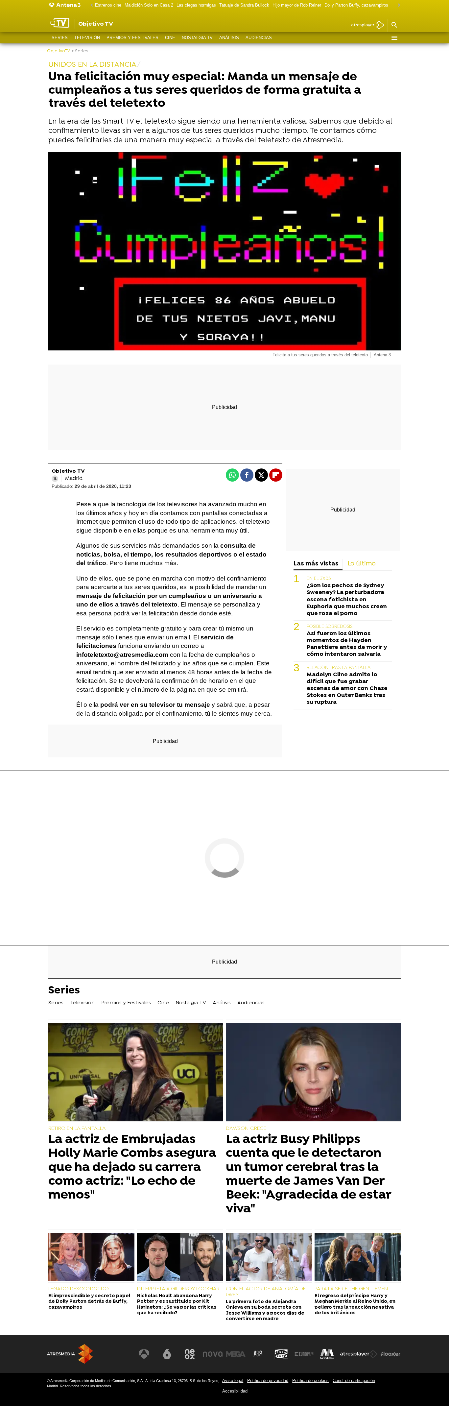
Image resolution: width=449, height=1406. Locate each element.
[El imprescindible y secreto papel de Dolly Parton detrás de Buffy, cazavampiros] (91, 1258)
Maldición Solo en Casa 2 (149, 5)
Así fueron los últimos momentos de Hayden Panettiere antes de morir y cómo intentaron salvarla (347, 644)
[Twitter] (55, 478)
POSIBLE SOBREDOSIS (329, 627)
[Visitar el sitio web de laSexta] (167, 1354)
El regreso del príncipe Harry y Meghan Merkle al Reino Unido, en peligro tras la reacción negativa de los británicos (355, 1304)
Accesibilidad (235, 1391)
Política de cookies (310, 1380)
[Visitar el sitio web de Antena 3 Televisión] (144, 1354)
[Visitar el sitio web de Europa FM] (304, 1354)
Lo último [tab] (362, 564)
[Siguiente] (397, 5)
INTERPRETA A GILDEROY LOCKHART (180, 1289)
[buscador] (394, 25)
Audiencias (259, 37)
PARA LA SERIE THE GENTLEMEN (351, 1289)
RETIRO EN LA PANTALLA (77, 1128)
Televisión (87, 37)
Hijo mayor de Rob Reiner (296, 5)
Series (60, 37)
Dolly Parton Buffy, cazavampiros (356, 5)
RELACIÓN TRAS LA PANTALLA (339, 668)
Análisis (229, 37)
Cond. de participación (354, 1380)
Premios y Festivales (132, 37)
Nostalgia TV (197, 37)
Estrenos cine (108, 5)
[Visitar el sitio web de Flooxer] (390, 1354)
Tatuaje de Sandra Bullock (244, 5)
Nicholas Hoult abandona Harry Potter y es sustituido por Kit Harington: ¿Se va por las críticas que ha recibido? (176, 1304)
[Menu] (394, 38)
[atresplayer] (365, 25)
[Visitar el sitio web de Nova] (213, 1354)
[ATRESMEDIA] (70, 1354)
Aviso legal (232, 1380)
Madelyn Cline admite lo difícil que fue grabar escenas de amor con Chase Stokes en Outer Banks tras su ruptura (347, 689)
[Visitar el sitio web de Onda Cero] (281, 1354)
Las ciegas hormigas (196, 5)
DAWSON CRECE (246, 1128)
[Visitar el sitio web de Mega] (236, 1354)
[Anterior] (90, 5)
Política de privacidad (267, 1380)
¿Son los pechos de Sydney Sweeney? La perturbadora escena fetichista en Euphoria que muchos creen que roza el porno (347, 600)
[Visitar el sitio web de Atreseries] (258, 1354)
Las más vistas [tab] (316, 564)
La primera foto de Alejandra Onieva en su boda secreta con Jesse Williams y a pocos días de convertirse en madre (265, 1310)
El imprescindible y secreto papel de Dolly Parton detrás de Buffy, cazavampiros (89, 1301)
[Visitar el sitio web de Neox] (190, 1354)
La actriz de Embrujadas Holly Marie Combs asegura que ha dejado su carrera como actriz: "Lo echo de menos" (132, 1167)
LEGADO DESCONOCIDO (78, 1289)
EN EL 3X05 (319, 579)
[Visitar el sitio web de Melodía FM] (327, 1354)
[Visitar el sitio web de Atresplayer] (359, 1354)
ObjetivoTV (58, 51)
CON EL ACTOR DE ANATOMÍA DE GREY (266, 1292)
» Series (80, 51)
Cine (170, 37)
